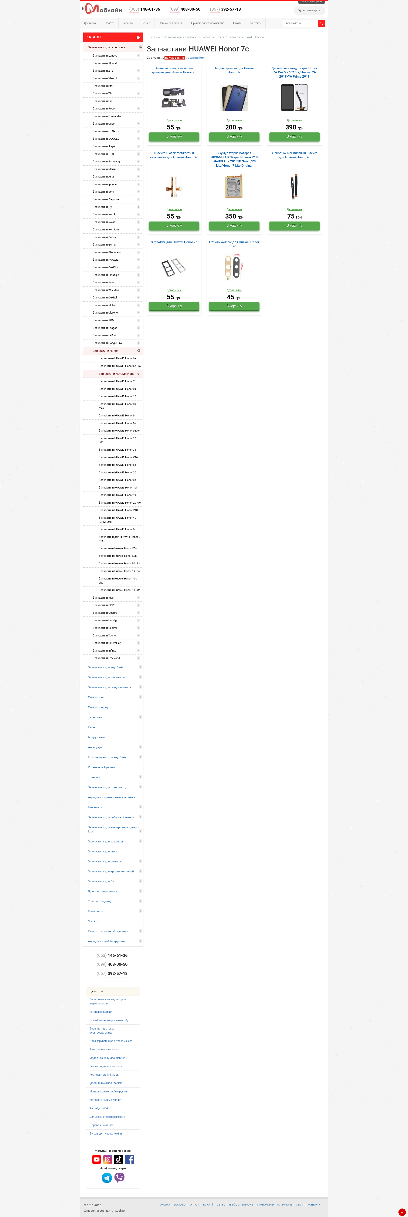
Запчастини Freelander (107, 116)
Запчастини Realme (105, 627)
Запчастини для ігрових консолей (111, 871)
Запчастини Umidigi (105, 620)
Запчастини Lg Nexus (106, 131)
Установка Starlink (100, 1011)
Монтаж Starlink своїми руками (108, 1091)
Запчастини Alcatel (105, 63)
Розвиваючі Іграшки (101, 767)
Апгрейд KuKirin (99, 1108)
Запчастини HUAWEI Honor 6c (117, 529)
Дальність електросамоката (107, 1116)
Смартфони (96, 697)
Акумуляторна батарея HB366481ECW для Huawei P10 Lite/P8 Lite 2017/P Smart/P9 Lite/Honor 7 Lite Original (234, 159)
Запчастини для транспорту (107, 787)
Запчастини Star (103, 86)
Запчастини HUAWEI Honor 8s (117, 479)
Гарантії (128, 23)
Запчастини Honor (105, 350)
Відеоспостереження (102, 891)
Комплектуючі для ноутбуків (107, 757)
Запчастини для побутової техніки (111, 817)
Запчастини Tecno (104, 635)
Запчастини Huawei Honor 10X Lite (118, 580)
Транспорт (95, 777)
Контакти (255, 23)
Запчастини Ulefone (105, 312)
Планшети (95, 807)
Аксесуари (95, 747)
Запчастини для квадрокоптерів (110, 687)
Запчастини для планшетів (106, 677)
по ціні (190, 57)
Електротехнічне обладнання (108, 931)
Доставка (90, 23)
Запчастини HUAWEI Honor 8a (117, 464)
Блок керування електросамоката (110, 1040)
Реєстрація (316, 1)
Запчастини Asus (104, 176)
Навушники (95, 911)
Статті (237, 23)
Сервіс (146, 23)
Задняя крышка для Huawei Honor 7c (234, 70)
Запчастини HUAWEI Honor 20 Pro (120, 502)
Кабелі (92, 727)
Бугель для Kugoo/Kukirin (105, 1133)
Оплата (109, 23)
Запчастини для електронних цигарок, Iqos (114, 829)
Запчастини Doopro (105, 612)
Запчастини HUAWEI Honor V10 (118, 510)
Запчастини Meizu (104, 169)
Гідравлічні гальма (101, 1125)
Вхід (304, 1)
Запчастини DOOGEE (106, 138)
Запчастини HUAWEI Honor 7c (119, 373)
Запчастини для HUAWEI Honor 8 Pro (119, 538)
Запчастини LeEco (104, 335)
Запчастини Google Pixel (108, 343)
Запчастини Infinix (104, 650)
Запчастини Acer (103, 282)
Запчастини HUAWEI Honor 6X (117, 423)
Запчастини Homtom (106, 229)
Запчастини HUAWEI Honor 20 (117, 472)
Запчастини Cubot (104, 123)
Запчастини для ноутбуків (105, 667)
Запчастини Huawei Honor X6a (118, 548)
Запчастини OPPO (104, 605)
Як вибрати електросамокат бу (108, 1020)
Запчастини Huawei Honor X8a (118, 555)
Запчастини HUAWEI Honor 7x (117, 381)
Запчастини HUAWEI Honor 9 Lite (119, 430)
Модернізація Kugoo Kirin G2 (107, 1057)
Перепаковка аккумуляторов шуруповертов (107, 1001)
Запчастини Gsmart (105, 244)
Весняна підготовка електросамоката (101, 1030)
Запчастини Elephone (106, 199)
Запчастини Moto (104, 305)
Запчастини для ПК (101, 881)
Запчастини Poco (104, 108)
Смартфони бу (98, 707)
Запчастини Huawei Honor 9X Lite (119, 590)
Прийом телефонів (171, 23)
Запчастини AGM (103, 320)
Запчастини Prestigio (106, 275)
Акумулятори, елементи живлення (111, 797)
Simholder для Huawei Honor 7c (174, 242)
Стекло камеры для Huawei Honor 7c (234, 244)
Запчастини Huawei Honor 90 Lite (119, 563)
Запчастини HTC (103, 154)
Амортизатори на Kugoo (104, 1049)
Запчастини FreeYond (106, 658)
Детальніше (174, 120)
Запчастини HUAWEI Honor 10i (118, 487)
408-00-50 (185, 9)
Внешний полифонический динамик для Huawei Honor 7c (174, 70)
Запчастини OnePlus (106, 267)
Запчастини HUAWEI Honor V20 (118, 457)
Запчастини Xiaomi (105, 78)
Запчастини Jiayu (104, 146)
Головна (155, 37)
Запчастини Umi (103, 101)
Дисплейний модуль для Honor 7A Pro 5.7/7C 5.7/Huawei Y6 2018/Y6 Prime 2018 (294, 72)
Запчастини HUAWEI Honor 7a (117, 449)
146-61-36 (144, 9)
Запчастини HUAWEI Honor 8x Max (117, 406)
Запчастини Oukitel (105, 297)
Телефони (95, 717)
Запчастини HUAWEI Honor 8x (117, 389)
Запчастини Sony (103, 191)
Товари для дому (99, 901)
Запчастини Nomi (104, 214)
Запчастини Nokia (104, 222)
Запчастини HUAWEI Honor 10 (117, 396)
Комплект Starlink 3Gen (104, 1074)
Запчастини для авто (102, 851)
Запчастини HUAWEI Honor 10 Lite (117, 440)
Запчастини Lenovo (105, 55)
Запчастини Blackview (107, 252)
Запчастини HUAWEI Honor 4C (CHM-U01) (117, 519)
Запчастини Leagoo (105, 327)
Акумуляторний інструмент (106, 941)
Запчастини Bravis (104, 237)
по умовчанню (175, 57)
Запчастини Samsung (106, 161)
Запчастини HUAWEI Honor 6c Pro (120, 366)
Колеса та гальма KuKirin (105, 1099)
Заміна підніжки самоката (105, 1066)
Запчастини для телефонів (106, 47)
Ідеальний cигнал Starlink (105, 1083)
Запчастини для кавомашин (107, 841)
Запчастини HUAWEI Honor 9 (117, 415)
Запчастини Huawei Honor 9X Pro (119, 571)
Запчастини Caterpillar (106, 643)
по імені (200, 57)
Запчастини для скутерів (105, 861)
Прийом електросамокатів (207, 23)
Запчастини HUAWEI (106, 259)
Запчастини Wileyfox (106, 290)
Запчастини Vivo (103, 597)
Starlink (93, 921)
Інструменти (96, 737)
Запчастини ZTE (103, 70)
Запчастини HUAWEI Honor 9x (117, 495)
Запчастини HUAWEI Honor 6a (117, 358)
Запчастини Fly (102, 207)
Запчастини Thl (102, 93)
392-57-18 (225, 9)
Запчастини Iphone (105, 184)
